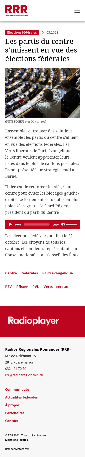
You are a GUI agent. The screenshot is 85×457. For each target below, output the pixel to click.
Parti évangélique (57, 273)
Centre (11, 273)
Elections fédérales (22, 32)
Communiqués (17, 389)
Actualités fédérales (21, 397)
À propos (12, 405)
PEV (8, 286)
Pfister (22, 286)
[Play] (10, 224)
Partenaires (14, 413)
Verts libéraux (56, 286)
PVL (35, 286)
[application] (42, 224)
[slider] (72, 224)
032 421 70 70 (15, 368)
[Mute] (63, 224)
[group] (33, 321)
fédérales (29, 273)
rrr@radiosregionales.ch (24, 375)
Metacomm (22, 449)
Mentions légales (16, 440)
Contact (11, 420)
